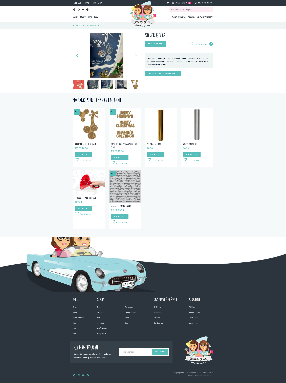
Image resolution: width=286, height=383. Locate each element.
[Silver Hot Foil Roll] (197, 124)
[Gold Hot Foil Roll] (161, 124)
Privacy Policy (208, 373)
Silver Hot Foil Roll (190, 144)
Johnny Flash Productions (203, 376)
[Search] (210, 9)
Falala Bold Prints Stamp (121, 206)
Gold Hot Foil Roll (154, 144)
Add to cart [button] (84, 154)
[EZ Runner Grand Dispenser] (89, 182)
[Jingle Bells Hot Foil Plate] (89, 124)
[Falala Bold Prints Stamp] (125, 186)
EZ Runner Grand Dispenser (85, 198)
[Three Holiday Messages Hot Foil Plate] (125, 124)
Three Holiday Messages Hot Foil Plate (124, 146)
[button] (74, 9)
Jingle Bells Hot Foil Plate (85, 144)
